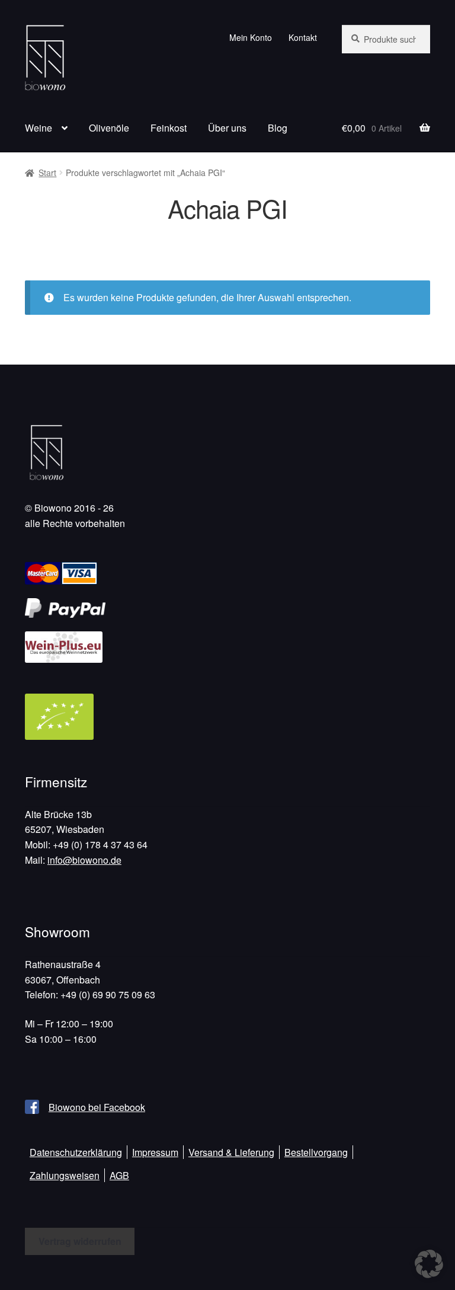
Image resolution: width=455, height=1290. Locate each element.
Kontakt (303, 37)
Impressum (155, 1152)
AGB (119, 1175)
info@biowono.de (84, 860)
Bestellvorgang (316, 1152)
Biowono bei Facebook (97, 1107)
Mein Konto (250, 37)
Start (47, 172)
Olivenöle (109, 128)
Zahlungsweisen (65, 1175)
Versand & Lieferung (231, 1152)
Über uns (227, 128)
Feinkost (168, 128)
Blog (277, 128)
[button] (429, 1264)
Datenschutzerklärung (76, 1152)
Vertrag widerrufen (80, 1241)
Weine (38, 128)
